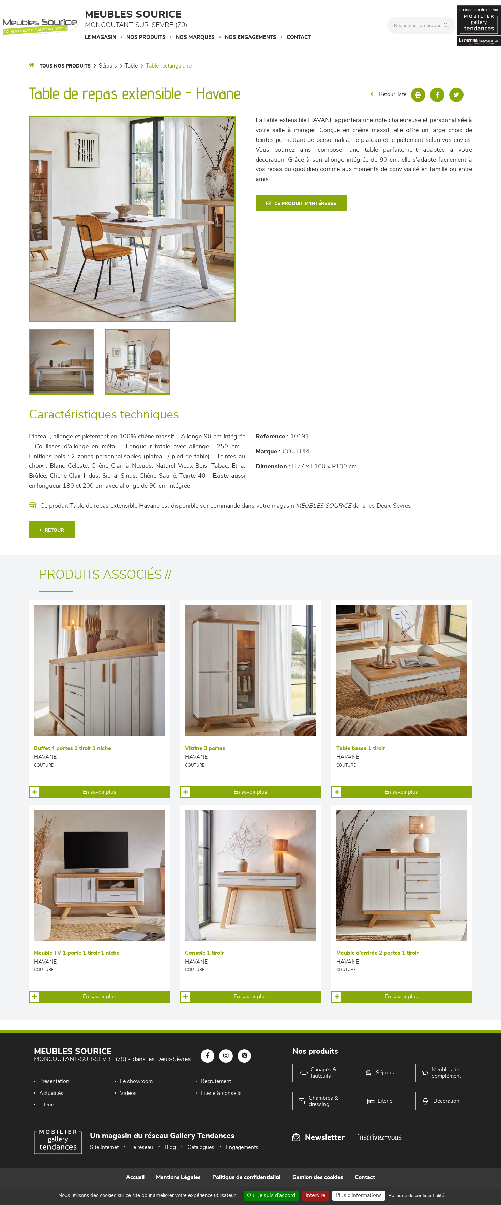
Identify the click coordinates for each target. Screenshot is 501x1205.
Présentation (54, 1081)
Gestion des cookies (317, 1177)
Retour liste (392, 94)
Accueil (135, 1177)
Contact (299, 37)
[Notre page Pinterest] (244, 1056)
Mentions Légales (178, 1177)
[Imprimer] (418, 95)
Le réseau (141, 1147)
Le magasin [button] (100, 37)
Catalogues (200, 1147)
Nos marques (195, 37)
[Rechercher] (447, 25)
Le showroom (136, 1081)
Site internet (104, 1147)
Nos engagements (250, 37)
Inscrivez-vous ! (382, 1137)
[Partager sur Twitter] (456, 95)
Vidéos (128, 1093)
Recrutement (216, 1081)
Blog (170, 1147)
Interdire (315, 1195)
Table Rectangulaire (169, 66)
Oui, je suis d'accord (271, 1195)
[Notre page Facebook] (207, 1056)
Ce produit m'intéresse (305, 203)
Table (131, 66)
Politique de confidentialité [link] (416, 1195)
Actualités (51, 1093)
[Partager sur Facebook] (437, 95)
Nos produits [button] (146, 37)
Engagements (242, 1147)
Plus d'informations (359, 1195)
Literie (46, 1104)
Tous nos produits (65, 66)
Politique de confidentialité (246, 1177)
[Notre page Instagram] (226, 1056)
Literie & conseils (221, 1093)
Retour (54, 530)
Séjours (108, 66)
